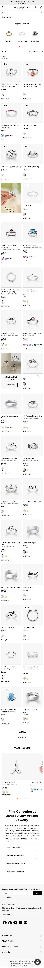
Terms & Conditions (17, 963)
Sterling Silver (22, 41)
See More (10, 135)
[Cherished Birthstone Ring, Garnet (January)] (24, 344)
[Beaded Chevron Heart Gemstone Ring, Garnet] (2, 258)
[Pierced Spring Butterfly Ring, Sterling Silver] (2, 174)
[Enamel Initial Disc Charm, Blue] (35, 789)
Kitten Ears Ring (28, 627)
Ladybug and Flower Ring (31, 376)
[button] (37, 962)
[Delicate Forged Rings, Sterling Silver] (24, 678)
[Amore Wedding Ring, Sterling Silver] (24, 552)
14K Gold (9, 41)
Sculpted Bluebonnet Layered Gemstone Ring (9, 710)
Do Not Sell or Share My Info (27, 961)
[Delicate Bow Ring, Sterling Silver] (2, 344)
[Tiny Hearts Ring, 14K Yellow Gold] (27, 470)
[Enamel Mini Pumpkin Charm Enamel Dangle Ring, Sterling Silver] (24, 94)
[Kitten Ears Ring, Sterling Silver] (24, 635)
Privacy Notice (6, 897)
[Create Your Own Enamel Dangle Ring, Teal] (2, 135)
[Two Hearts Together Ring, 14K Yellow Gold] (27, 510)
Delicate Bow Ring (7, 333)
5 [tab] (24, 799)
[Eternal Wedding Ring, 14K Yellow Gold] (27, 718)
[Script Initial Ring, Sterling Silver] (24, 301)
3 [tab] (22, 47)
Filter (3, 51)
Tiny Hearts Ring (28, 458)
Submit (37, 893)
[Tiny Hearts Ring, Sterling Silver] (24, 470)
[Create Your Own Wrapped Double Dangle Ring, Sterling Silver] (2, 302)
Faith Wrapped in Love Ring (32, 416)
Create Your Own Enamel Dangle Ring (10, 126)
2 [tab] (20, 47)
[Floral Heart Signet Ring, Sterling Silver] (24, 174)
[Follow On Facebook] (15, 922)
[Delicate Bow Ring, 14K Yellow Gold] (6, 344)
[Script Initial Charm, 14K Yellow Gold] (7, 792)
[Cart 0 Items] (41, 7)
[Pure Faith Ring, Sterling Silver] (24, 214)
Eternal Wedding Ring (30, 709)
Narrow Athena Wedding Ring (9, 417)
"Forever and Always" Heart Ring (10, 543)
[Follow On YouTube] (25, 922)
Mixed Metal (35, 41)
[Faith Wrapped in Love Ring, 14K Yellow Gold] (27, 427)
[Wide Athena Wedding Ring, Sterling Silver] (2, 596)
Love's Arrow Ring (7, 627)
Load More (22, 732)
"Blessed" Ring (28, 587)
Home (3, 17)
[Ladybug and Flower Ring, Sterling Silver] (24, 384)
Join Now (6, 914)
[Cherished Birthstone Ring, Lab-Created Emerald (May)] (35, 344)
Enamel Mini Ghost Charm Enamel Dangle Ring (10, 85)
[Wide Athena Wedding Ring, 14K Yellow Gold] (6, 596)
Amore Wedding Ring (30, 542)
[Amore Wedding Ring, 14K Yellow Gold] (27, 552)
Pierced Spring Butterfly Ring (11, 166)
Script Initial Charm (8, 782)
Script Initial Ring (28, 290)
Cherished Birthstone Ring (32, 333)
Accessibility (29, 963)
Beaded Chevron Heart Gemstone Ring (9, 246)
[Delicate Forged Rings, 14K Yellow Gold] (27, 678)
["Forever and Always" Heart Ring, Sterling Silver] (2, 556)
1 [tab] (19, 47)
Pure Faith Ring (28, 206)
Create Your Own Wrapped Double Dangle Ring (10, 291)
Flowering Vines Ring (30, 125)
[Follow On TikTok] (10, 922)
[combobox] (22, 12)
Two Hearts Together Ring (32, 501)
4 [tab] (24, 47)
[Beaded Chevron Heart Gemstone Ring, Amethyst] (6, 258)
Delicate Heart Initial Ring (10, 458)
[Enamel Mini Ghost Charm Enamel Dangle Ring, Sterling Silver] (2, 94)
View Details (22, 3)
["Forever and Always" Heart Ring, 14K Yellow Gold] (6, 556)
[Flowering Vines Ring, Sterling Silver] (24, 133)
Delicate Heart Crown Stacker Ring (8, 668)
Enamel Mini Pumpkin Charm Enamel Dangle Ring (32, 85)
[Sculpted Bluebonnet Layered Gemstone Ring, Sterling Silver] (2, 719)
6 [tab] (26, 799)
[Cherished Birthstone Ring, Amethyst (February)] (27, 344)
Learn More (11, 384)
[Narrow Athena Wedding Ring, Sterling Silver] (2, 427)
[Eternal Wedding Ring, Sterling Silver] (24, 718)
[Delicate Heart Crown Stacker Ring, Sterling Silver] (2, 677)
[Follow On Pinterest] (20, 922)
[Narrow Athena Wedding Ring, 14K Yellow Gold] (6, 427)
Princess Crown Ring (8, 501)
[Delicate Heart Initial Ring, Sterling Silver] (2, 469)
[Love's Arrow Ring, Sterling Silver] (2, 635)
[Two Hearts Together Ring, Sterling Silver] (24, 510)
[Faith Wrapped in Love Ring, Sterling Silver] (24, 427)
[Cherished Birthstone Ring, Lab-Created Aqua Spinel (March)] (30, 344)
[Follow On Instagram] (5, 922)
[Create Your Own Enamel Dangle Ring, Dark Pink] (6, 135)
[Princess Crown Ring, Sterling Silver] (2, 511)
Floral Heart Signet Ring (31, 166)
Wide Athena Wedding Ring (10, 587)
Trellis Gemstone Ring (30, 245)
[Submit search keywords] (42, 12)
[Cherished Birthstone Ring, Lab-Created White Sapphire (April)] (32, 344)
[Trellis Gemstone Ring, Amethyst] (27, 256)
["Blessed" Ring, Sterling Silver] (24, 595)
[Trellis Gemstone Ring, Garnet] (24, 256)
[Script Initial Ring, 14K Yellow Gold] (27, 301)
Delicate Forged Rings (30, 667)
